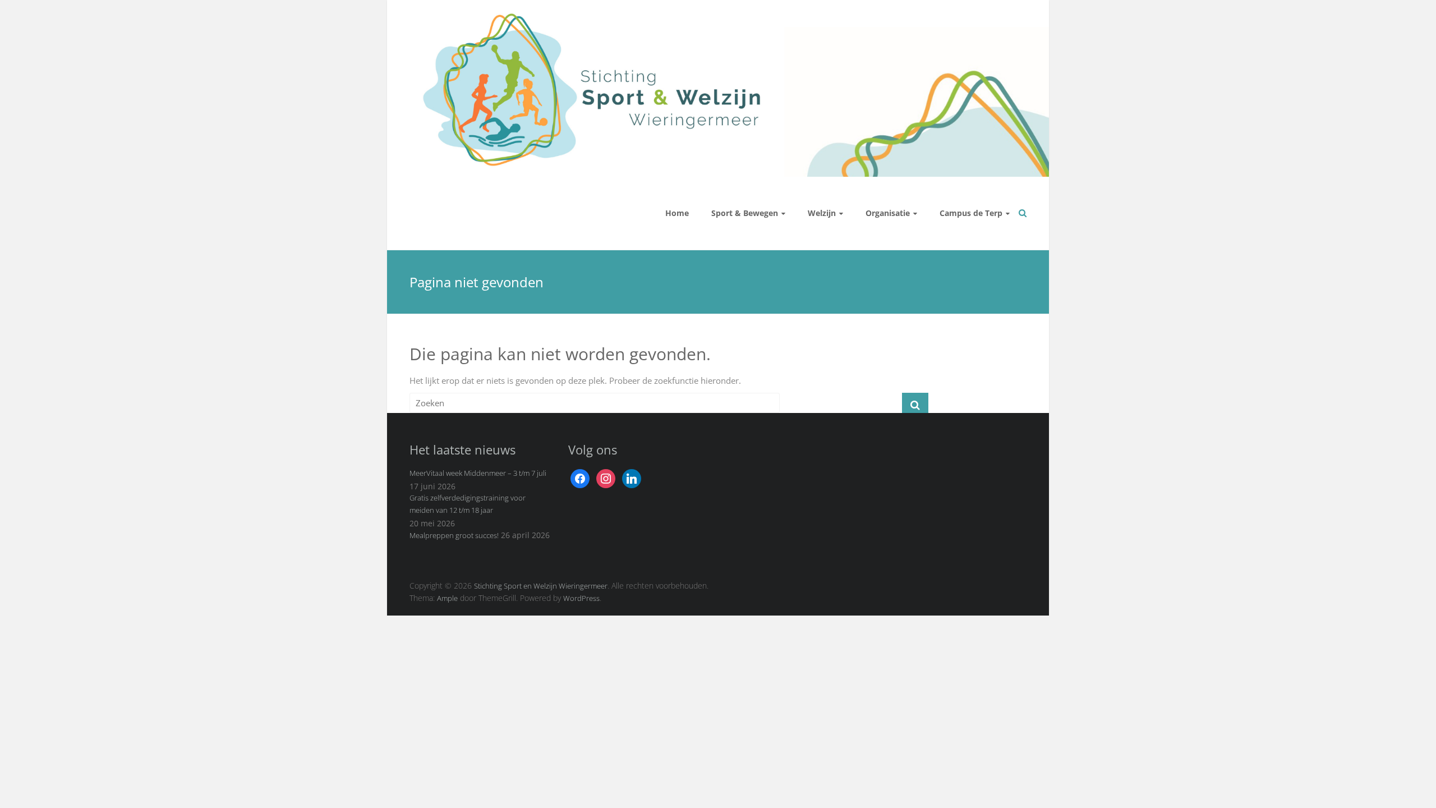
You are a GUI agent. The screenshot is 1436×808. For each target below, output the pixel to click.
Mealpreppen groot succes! (454, 535)
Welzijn (822, 213)
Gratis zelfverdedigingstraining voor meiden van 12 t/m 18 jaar (467, 504)
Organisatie (888, 213)
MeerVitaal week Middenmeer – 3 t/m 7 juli (477, 473)
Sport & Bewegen (744, 213)
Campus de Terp (971, 213)
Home (677, 213)
